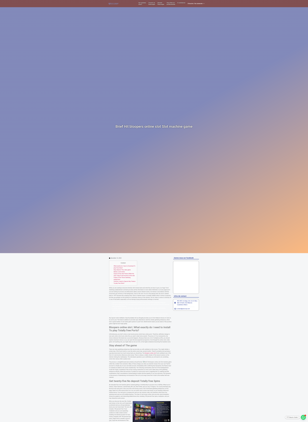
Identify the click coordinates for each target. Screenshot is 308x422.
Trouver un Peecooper (151, 3)
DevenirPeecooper (161, 3)
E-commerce (181, 3)
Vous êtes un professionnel (171, 3)
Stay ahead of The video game (122, 270)
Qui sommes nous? (142, 3)
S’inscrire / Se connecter (195, 3)
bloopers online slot (150, 353)
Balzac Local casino (119, 271)
